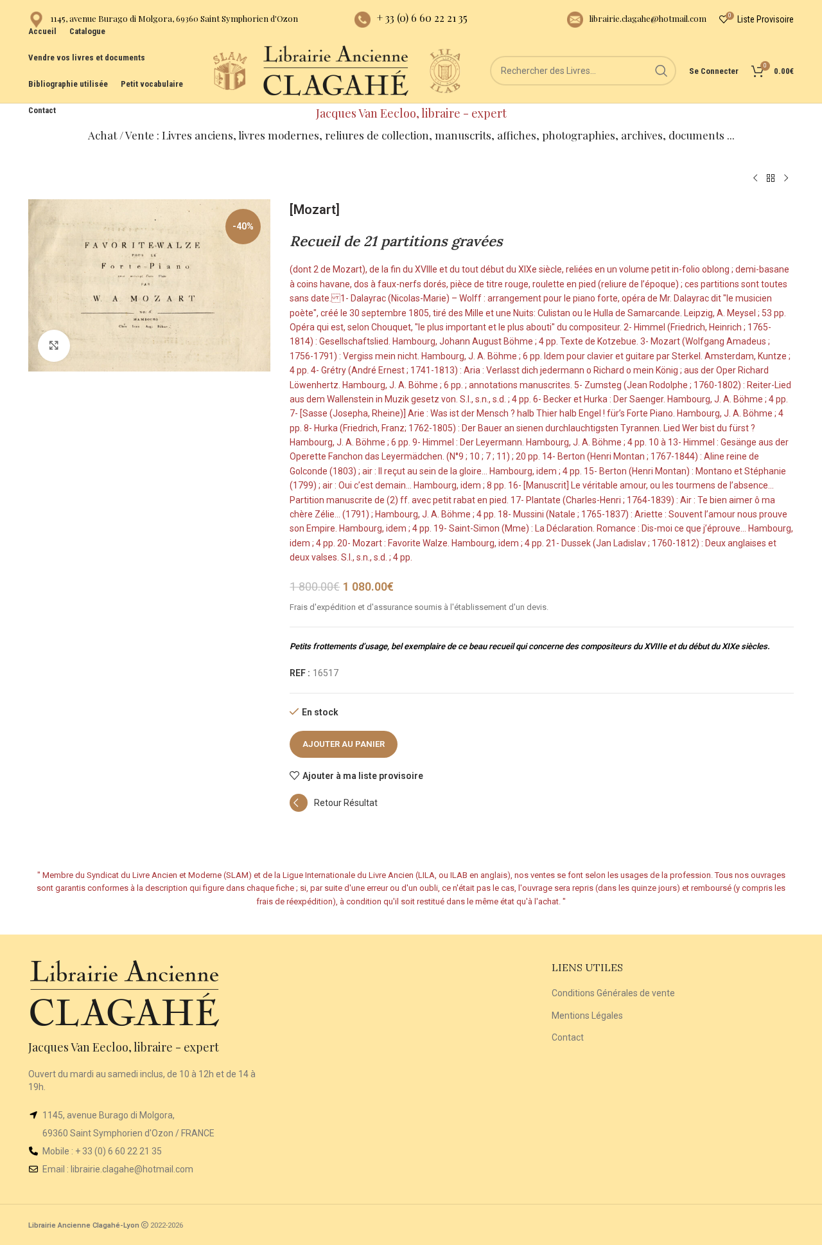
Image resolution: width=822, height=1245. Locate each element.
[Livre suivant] (786, 178)
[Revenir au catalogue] (770, 178)
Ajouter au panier (343, 744)
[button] (334, 808)
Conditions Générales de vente (613, 993)
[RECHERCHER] (661, 70)
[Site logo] (230, 70)
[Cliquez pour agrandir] (54, 346)
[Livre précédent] (755, 178)
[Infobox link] (163, 20)
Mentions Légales (587, 1015)
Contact (568, 1037)
